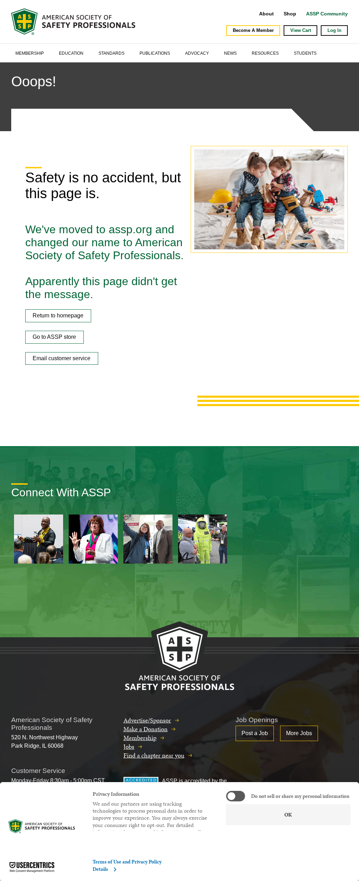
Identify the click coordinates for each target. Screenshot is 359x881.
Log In (334, 30)
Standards (111, 53)
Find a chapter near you (153, 755)
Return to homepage (58, 315)
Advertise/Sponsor (147, 720)
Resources (265, 53)
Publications (155, 53)
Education (71, 53)
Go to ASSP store (54, 337)
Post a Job (255, 733)
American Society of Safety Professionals (74, 21)
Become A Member (253, 30)
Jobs (128, 746)
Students (305, 53)
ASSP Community (327, 13)
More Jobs (299, 733)
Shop (290, 13)
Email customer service (61, 358)
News (230, 53)
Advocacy (197, 53)
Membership (29, 53)
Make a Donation (145, 729)
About (266, 13)
